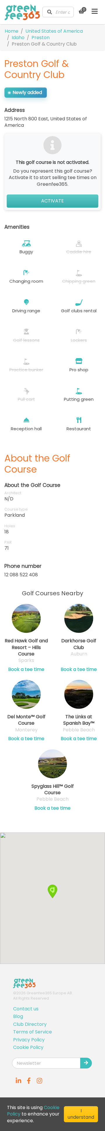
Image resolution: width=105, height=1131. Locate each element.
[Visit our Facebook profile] (29, 1081)
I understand (81, 1113)
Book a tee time (26, 669)
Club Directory (30, 1024)
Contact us (25, 1008)
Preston (41, 37)
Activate (52, 200)
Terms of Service (32, 1031)
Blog (18, 1016)
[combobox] (58, 12)
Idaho (18, 37)
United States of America (54, 31)
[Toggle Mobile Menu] (94, 12)
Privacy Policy (29, 1039)
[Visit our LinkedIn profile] (18, 1081)
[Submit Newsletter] (86, 1063)
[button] (52, 891)
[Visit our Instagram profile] (39, 1081)
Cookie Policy (28, 1047)
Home (11, 31)
